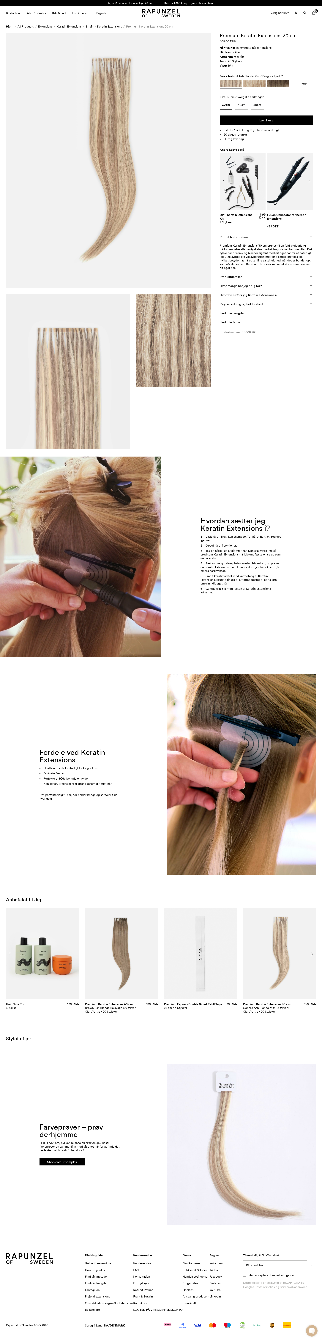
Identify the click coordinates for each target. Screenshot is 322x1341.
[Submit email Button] (311, 1264)
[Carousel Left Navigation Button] (223, 181)
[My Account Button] (296, 13)
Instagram (216, 1263)
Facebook (215, 1276)
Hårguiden (101, 13)
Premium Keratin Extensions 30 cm (149, 26)
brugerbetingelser (282, 1275)
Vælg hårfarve (280, 13)
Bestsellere (13, 13)
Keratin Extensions (69, 26)
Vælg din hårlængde (250, 97)
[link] (226, 106)
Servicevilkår (288, 1287)
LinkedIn (215, 1296)
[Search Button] (305, 13)
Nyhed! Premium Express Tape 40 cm (130, 3)
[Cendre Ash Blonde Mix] (254, 83)
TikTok (213, 1270)
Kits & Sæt (59, 13)
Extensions (45, 26)
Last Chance (80, 13)
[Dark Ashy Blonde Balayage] (278, 83)
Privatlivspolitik (265, 1287)
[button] (108, 160)
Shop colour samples (62, 1162)
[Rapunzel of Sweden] (161, 13)
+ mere (302, 83)
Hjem (9, 26)
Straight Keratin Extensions (104, 26)
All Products (26, 26)
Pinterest (215, 1283)
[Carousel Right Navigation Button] (309, 181)
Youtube (215, 1290)
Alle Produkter (36, 13)
